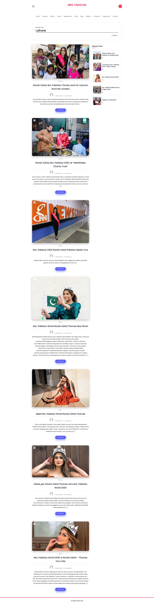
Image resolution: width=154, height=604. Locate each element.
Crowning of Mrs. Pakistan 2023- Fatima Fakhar (110, 65)
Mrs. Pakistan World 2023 (110, 77)
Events (60, 81)
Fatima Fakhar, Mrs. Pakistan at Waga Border (110, 54)
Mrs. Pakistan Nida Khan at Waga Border (111, 88)
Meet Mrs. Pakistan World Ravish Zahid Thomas (60, 413)
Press (60, 246)
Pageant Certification (109, 100)
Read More (60, 110)
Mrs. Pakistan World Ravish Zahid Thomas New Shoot (60, 326)
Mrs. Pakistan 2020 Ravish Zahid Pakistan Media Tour (60, 249)
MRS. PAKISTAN (77, 5)
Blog (60, 322)
